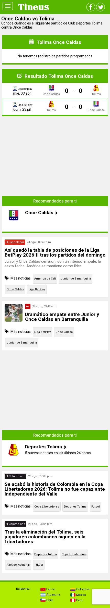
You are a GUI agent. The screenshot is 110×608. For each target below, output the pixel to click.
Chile (49, 600)
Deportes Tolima (75, 506)
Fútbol (95, 506)
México (80, 595)
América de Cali (45, 278)
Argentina (53, 594)
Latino (50, 589)
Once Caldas (15, 289)
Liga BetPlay (37, 289)
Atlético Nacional (18, 564)
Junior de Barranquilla (76, 278)
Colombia (82, 589)
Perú (78, 600)
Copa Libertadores (46, 506)
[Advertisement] (55, 152)
